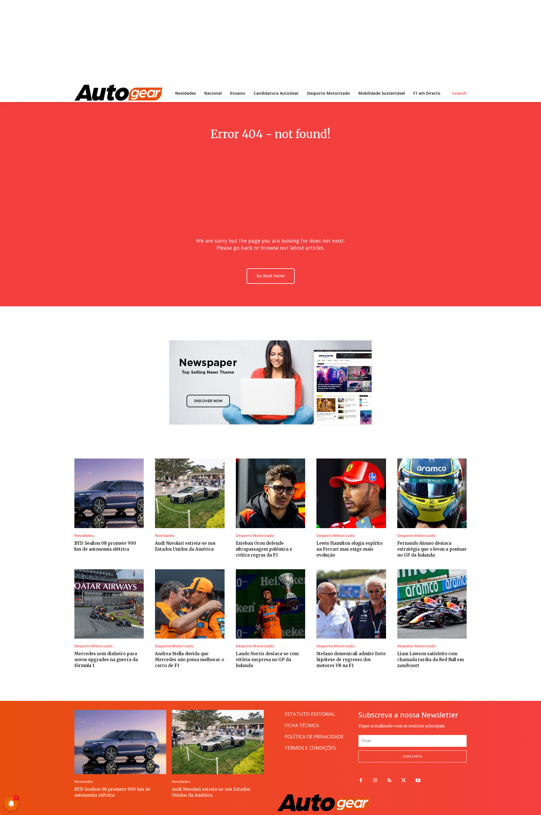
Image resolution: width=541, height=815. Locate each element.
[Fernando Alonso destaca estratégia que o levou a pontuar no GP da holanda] (432, 493)
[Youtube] (418, 781)
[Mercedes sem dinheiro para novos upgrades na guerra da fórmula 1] (109, 604)
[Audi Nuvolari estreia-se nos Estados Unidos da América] (189, 493)
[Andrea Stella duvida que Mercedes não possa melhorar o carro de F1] (189, 604)
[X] (403, 781)
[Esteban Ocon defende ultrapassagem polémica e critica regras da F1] (270, 493)
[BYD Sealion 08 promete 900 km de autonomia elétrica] (109, 493)
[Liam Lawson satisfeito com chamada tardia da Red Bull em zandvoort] (432, 604)
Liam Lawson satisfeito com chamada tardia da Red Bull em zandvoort (430, 659)
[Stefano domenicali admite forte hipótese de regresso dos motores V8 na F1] (351, 604)
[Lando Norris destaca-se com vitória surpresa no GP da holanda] (270, 604)
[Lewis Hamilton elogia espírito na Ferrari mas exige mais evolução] (351, 493)
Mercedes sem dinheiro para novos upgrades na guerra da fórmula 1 (106, 659)
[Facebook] (361, 781)
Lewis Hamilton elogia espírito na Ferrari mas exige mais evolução (349, 549)
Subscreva (412, 756)
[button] (459, 93)
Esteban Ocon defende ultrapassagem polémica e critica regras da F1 (264, 549)
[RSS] (389, 781)
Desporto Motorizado (255, 535)
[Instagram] (375, 781)
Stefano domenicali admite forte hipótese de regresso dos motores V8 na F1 (351, 659)
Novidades (84, 535)
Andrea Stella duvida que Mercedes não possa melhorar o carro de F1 (189, 659)
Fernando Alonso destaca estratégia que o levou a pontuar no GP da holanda (432, 549)
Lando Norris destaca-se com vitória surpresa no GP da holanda (267, 659)
